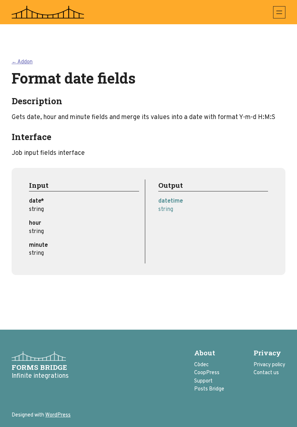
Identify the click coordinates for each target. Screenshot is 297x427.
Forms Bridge (39, 367)
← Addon (22, 62)
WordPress (58, 415)
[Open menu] (279, 12)
